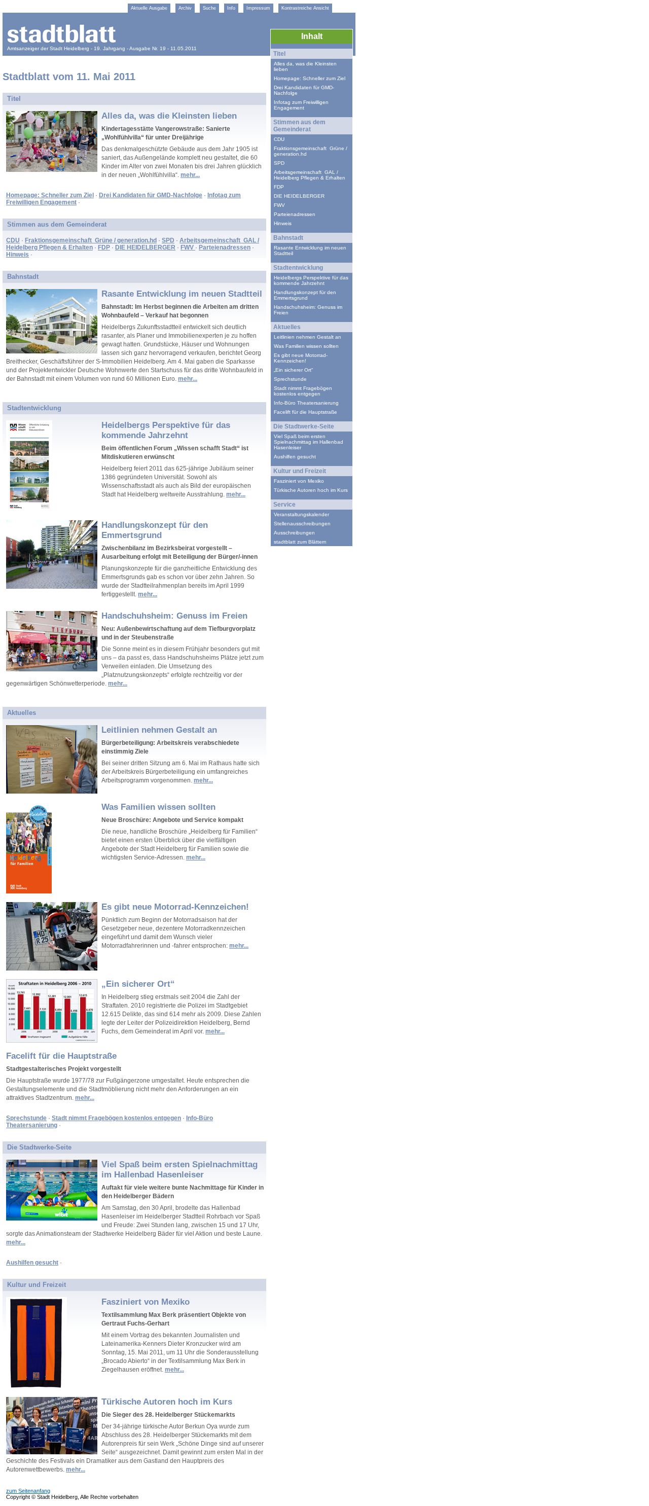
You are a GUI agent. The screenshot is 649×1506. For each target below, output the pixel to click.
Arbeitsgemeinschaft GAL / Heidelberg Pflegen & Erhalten (309, 175)
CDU (13, 240)
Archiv (185, 8)
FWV (188, 247)
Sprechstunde (26, 1118)
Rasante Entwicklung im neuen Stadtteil (181, 294)
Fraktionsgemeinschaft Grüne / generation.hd (91, 240)
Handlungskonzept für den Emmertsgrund (154, 530)
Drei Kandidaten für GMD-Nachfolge (150, 195)
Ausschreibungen (294, 532)
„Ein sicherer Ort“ (138, 984)
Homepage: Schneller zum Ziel (50, 195)
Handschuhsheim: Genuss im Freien (174, 616)
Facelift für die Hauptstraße (61, 1056)
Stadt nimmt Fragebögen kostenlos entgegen (116, 1118)
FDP (104, 247)
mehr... (190, 174)
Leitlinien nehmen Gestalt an (159, 730)
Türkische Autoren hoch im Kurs (166, 1402)
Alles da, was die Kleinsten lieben (169, 116)
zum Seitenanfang (28, 1491)
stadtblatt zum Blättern (300, 542)
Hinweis (17, 254)
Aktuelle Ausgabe (149, 8)
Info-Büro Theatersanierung (306, 403)
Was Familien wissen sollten (158, 807)
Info (231, 8)
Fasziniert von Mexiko (145, 1302)
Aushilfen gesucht (32, 1262)
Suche (209, 8)
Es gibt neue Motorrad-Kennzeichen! (175, 907)
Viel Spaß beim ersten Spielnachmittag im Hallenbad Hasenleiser (179, 1169)
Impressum (258, 8)
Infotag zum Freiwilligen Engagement (301, 105)
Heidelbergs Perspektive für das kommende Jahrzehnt (165, 430)
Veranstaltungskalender (301, 514)
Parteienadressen (224, 247)
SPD (168, 240)
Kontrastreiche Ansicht (305, 8)
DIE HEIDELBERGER (145, 247)
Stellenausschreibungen (302, 523)
